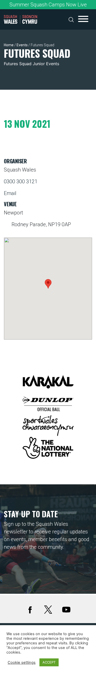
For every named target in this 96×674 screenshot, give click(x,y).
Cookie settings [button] (22, 662)
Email (10, 193)
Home (9, 45)
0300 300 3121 (20, 181)
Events (22, 45)
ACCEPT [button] (49, 662)
